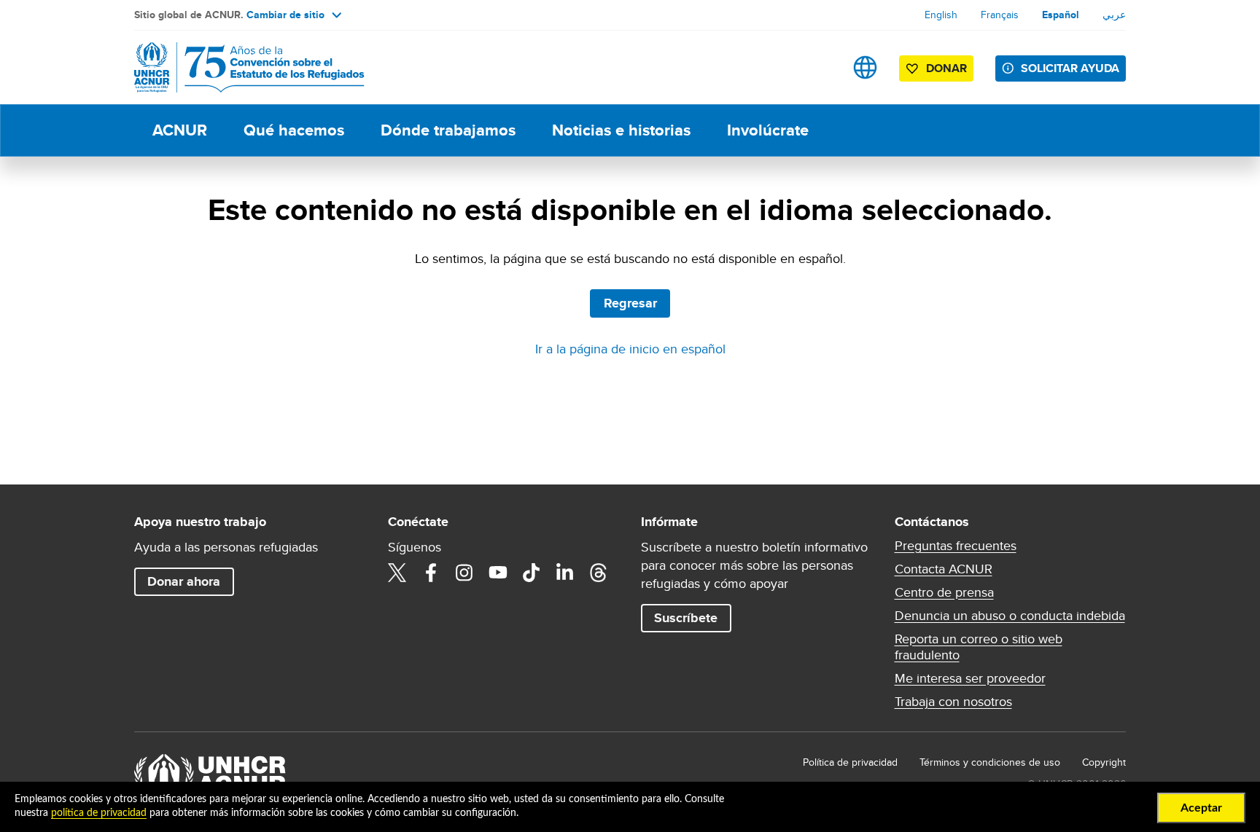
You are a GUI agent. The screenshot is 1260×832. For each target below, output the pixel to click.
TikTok (531, 572)
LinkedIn (565, 572)
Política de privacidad (850, 762)
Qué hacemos (294, 130)
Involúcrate (768, 130)
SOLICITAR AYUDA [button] (1070, 68)
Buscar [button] (819, 67)
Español (1060, 14)
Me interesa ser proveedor (970, 678)
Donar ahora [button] (183, 581)
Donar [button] (946, 68)
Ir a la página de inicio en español (630, 349)
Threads (598, 572)
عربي (1114, 14)
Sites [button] (865, 67)
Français (1000, 14)
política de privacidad (99, 813)
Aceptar (1201, 808)
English (941, 14)
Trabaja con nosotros (953, 702)
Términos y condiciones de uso (989, 762)
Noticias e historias (621, 130)
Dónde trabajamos (448, 130)
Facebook (430, 572)
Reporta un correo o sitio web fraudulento (978, 647)
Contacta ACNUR (943, 569)
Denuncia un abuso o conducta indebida (1010, 616)
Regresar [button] (630, 303)
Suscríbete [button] (686, 617)
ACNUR (179, 130)
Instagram (464, 572)
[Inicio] (236, 67)
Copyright (1104, 762)
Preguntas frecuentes (955, 546)
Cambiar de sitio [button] (285, 14)
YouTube (498, 572)
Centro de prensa (944, 592)
